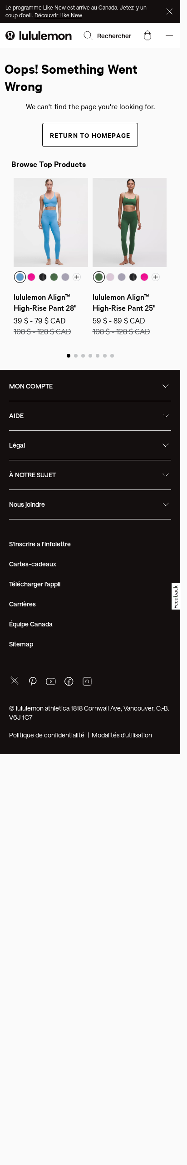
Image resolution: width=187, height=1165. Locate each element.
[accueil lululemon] (38, 35)
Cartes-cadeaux (32, 564)
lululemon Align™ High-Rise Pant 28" (45, 302)
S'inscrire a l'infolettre (40, 544)
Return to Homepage (90, 135)
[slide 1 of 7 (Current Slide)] (68, 355)
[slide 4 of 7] (90, 355)
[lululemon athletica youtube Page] (50, 682)
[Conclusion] (170, 11)
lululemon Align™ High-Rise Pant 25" (124, 302)
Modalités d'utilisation (122, 735)
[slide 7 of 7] (112, 355)
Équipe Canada (31, 624)
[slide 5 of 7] (97, 355)
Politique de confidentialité (46, 735)
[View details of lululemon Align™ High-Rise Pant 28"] (51, 222)
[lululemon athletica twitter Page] (14, 681)
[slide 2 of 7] (75, 355)
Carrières (22, 604)
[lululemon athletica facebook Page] (69, 682)
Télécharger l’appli (34, 584)
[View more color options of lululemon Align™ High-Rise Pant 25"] (155, 277)
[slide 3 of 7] (83, 355)
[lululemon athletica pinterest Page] (32, 682)
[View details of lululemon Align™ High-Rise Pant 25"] (130, 222)
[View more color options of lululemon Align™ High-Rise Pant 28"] (76, 277)
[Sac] (147, 35)
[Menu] (169, 35)
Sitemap (21, 644)
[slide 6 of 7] (104, 355)
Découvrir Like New (58, 15)
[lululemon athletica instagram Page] (87, 682)
